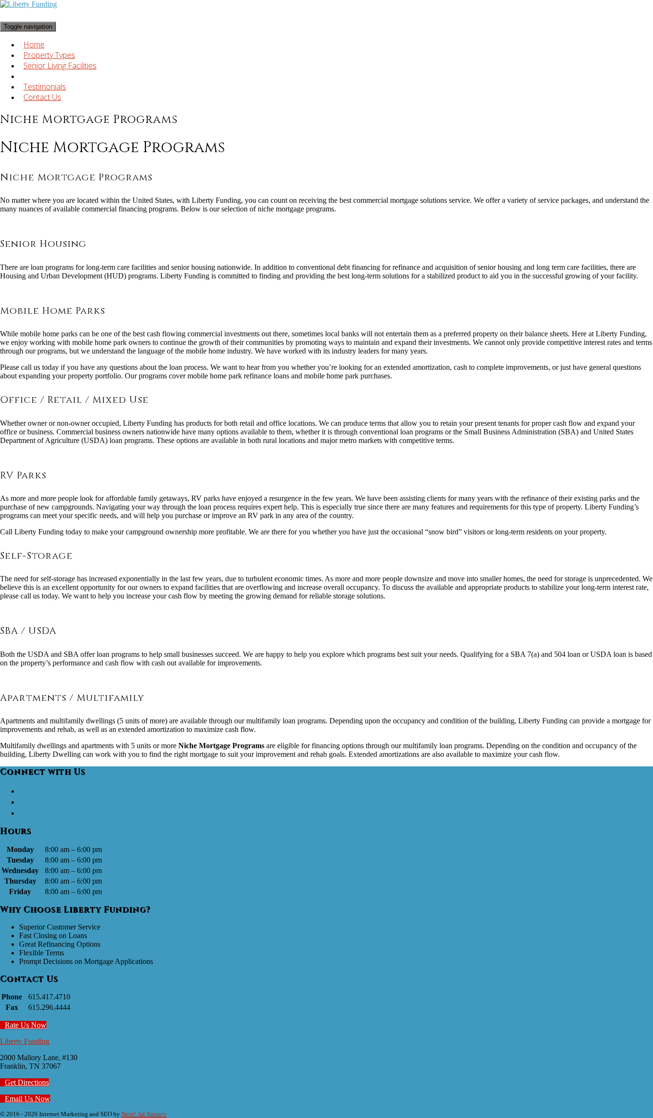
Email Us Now (27, 1099)
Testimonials (44, 86)
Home (33, 44)
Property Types (49, 55)
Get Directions (27, 1082)
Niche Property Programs (66, 76)
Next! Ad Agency (143, 1114)
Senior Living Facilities (60, 65)
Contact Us (42, 97)
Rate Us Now (25, 1025)
